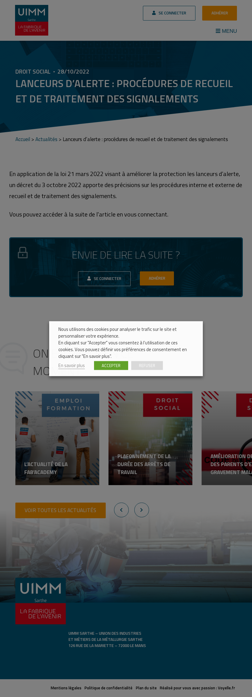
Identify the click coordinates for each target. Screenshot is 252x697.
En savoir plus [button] (71, 365)
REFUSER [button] (147, 365)
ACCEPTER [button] (111, 365)
